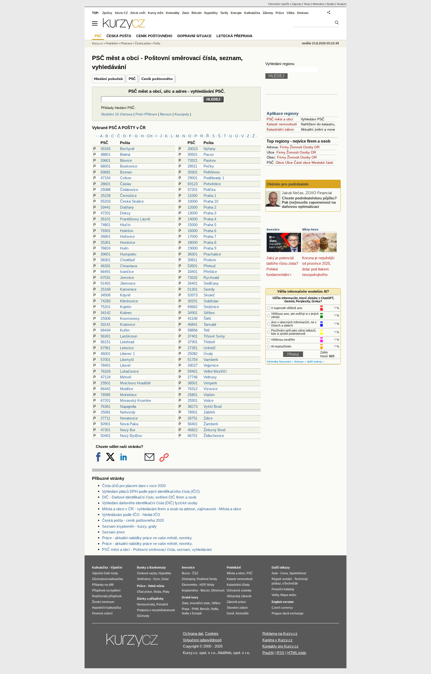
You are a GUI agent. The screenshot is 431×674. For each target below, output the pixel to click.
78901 (193, 412)
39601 (105, 254)
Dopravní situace (194, 36)
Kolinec (126, 313)
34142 (105, 313)
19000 (193, 248)
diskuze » (300, 361)
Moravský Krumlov (135, 400)
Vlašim (209, 395)
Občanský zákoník (239, 596)
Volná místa (156, 586)
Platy (166, 591)
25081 (105, 412)
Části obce (302, 163)
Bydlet (330, 3)
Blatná (125, 154)
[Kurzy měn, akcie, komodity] (133, 642)
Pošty (156, 43)
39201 (193, 301)
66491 (105, 271)
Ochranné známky (239, 590)
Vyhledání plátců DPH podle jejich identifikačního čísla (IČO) (151, 491)
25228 (105, 195)
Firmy (284, 147)
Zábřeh (209, 412)
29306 (105, 318)
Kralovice (127, 324)
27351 (193, 348)
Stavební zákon (237, 607)
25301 (105, 242)
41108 (192, 318)
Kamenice (128, 289)
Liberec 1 (127, 353)
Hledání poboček (108, 79)
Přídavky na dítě (103, 585)
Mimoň (125, 377)
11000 (192, 195)
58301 (105, 260)
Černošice (128, 195)
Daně (230, 613)
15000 (193, 225)
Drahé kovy (190, 597)
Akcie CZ (121, 13)
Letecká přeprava (234, 36)
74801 (105, 225)
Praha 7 (210, 236)
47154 (105, 178)
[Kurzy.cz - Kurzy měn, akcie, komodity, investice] (124, 28)
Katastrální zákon (280, 129)
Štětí (207, 318)
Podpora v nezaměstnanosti (156, 610)
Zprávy (107, 13)
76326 (105, 371)
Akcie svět (137, 13)
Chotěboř (127, 260)
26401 (193, 283)
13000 (193, 213)
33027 (193, 365)
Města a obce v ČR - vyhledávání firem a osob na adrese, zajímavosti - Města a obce (171, 509)
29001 (193, 178)
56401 (193, 424)
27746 (193, 377)
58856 (193, 330)
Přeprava (126, 43)
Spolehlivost (297, 573)
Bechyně (127, 149)
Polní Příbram (146, 114)
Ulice (289, 163)
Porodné (162, 604)
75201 (105, 307)
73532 (193, 277)
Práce (280, 13)
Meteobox (319, 3)
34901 (193, 313)
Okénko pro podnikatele (288, 184)
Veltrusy (210, 377)
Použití (268, 653)
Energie (236, 13)
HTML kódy (296, 653)
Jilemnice (127, 283)
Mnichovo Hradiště (135, 383)
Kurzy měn (155, 13)
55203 (105, 201)
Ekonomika (189, 585)
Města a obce (236, 573)
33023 (193, 149)
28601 (105, 184)
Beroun (166, 114)
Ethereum (217, 590)
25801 (193, 395)
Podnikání (112, 43)
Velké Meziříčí (215, 371)
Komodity (173, 13)
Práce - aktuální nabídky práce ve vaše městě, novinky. (147, 538)
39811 (192, 260)
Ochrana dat (193, 633)
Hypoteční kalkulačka (106, 607)
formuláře (242, 613)
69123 (193, 184)
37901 (193, 342)
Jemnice (127, 277)
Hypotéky (211, 13)
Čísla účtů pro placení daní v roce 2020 (134, 486)
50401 (105, 435)
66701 (193, 435)
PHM (195, 609)
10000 (193, 201)
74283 (105, 301)
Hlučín (125, 225)
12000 (193, 207)
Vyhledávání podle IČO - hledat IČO (131, 514)
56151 (105, 342)
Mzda (157, 591)
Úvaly (208, 353)
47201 (105, 213)
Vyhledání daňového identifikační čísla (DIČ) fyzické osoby (150, 503)
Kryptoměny (190, 590)
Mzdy (210, 585)
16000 (193, 231)
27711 (105, 418)
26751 (193, 418)
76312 (193, 389)
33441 (105, 207)
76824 (105, 248)
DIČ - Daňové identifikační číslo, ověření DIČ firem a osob (149, 497)
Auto (275, 573)
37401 (193, 336)
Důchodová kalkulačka (107, 579)
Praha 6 (210, 231)
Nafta (214, 609)
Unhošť (210, 348)
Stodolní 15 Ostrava (116, 114)
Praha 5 (210, 225)
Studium (341, 3)
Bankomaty (157, 567)
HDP (203, 585)
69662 (193, 307)
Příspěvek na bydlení (106, 590)
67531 (105, 277)
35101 (105, 219)
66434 (105, 330)
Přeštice (210, 271)
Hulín (124, 248)
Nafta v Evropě (192, 613)
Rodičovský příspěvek (107, 596)
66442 (105, 389)
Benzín (205, 609)
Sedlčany (211, 283)
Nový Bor (127, 430)
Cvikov (125, 178)
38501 (193, 383)
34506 (105, 295)
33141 (105, 324)
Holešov (126, 231)
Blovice (126, 160)
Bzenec (126, 172)
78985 (105, 395)
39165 (105, 149)
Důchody (143, 616)
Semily (209, 289)
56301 (105, 336)
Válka (291, 13)
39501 (193, 154)
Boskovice (128, 166)
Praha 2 (210, 207)
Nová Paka (129, 424)
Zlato (185, 13)
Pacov (209, 154)
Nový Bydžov (131, 435)
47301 (105, 430)
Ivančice (127, 271)
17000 (193, 236)
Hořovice (127, 236)
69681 (105, 172)
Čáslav (125, 184)
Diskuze (303, 13)
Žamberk (211, 424)
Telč (207, 330)
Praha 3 (210, 213)
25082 (193, 353)
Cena (284, 573)
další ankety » (315, 361)
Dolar (165, 579)
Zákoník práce (236, 602)
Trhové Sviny (214, 336)
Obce (280, 163)
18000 (193, 242)
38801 (105, 154)
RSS (280, 653)
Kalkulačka (252, 13)
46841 (193, 324)
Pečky (209, 166)
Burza (186, 573)
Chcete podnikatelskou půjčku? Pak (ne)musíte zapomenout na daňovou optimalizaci (309, 202)
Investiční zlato (200, 603)
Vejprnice (211, 365)
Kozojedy (182, 114)
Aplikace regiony (283, 113)
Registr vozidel (282, 579)
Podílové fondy (207, 579)
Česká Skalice (132, 201)
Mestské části (322, 163)
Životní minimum (103, 602)
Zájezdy (296, 3)
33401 (193, 271)
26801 (105, 236)
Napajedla (128, 406)
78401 (105, 365)
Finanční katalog (283, 589)
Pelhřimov (212, 172)
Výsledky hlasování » (280, 361)
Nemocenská (146, 604)
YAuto (307, 3)
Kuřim (125, 330)
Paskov (210, 160)
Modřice (126, 389)
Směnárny (144, 579)
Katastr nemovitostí (282, 124)
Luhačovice (129, 371)
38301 (193, 254)
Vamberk (211, 359)
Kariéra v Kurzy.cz (277, 640)
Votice (209, 400)
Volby (275, 595)
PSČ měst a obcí (280, 119)
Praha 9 (210, 248)
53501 (193, 266)
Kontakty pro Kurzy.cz (280, 646)
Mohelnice (128, 395)
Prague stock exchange (288, 613)
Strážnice (211, 307)
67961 (105, 348)
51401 (105, 283)
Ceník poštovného (157, 79)
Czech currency (282, 607)
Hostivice (127, 242)
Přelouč (210, 266)
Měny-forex (310, 229)
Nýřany (210, 149)
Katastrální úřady (238, 585)
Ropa (185, 609)
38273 (193, 406)
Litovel (125, 365)
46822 (193, 430)
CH (149, 136)
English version (283, 602)
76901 (105, 231)
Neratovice (129, 418)
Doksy (125, 213)
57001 (105, 359)
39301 (193, 172)
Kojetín (125, 307)
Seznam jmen (113, 532)
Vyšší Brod (212, 406)
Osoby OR (311, 147)
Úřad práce (144, 591)
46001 (105, 353)
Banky (141, 567)
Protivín (210, 260)
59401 (193, 371)
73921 (193, 160)
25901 (193, 400)
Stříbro (209, 313)
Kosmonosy (130, 318)
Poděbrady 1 (214, 178)
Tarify (224, 13)
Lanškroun (128, 336)
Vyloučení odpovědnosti (202, 640)
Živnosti (296, 147)
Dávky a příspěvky (150, 598)
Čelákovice (129, 189)
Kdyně (125, 295)
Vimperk (210, 383)
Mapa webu (288, 595)
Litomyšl (127, 359)
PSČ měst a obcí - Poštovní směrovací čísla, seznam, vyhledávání (157, 549)
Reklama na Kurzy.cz (280, 633)
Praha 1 (210, 195)
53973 (193, 295)
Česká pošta (142, 43)
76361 (105, 406)
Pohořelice (212, 184)
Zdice (208, 418)
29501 (105, 383)
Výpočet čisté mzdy (105, 573)
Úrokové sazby (147, 573)
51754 (193, 359)
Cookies (211, 633)
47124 (105, 377)
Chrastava (128, 266)
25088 (105, 189)
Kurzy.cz (97, 43)
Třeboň (209, 342)
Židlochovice (214, 435)
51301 (193, 289)
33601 (105, 160)
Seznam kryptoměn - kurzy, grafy (129, 526)
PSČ (132, 79)
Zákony (268, 13)
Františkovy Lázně (135, 219)
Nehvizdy (127, 412)
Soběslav (211, 301)
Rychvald (211, 277)
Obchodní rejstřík (278, 3)
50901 (105, 424)
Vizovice (210, 389)
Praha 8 (210, 242)
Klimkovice (129, 301)
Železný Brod (214, 430)
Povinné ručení (102, 613)
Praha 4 (210, 219)
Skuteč (209, 295)
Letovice (127, 348)
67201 (105, 400)
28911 (192, 166)
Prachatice (212, 254)
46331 (105, 266)
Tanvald (210, 324)
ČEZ (195, 573)
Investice (273, 229)
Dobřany (127, 207)
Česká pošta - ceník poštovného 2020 (133, 520)
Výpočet (116, 567)
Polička (210, 189)
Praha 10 (211, 201)
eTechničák (290, 583)
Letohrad (127, 342)
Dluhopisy (188, 579)
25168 (105, 289)
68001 (105, 166)
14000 (193, 219)
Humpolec (128, 254)
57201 (193, 189)
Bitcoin (197, 13)
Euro (156, 579)
